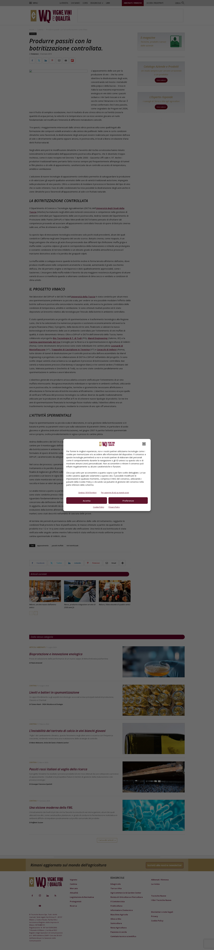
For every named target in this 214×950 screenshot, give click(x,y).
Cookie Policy (98, 507)
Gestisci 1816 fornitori (87, 492)
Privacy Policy (114, 507)
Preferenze (128, 500)
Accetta (86, 500)
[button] (144, 444)
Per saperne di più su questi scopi (115, 492)
